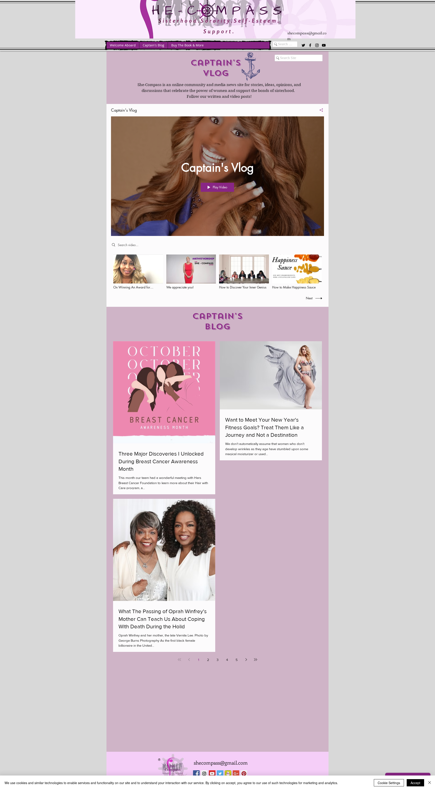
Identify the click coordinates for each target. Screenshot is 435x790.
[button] (280, 318)
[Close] (429, 782)
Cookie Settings (389, 782)
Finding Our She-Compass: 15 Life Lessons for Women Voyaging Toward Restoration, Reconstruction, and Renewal (216, 391)
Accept (415, 782)
